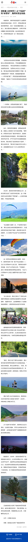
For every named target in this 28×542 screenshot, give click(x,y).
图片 (21, 7)
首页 (2, 7)
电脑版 (10, 534)
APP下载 (19, 534)
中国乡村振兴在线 (12, 7)
